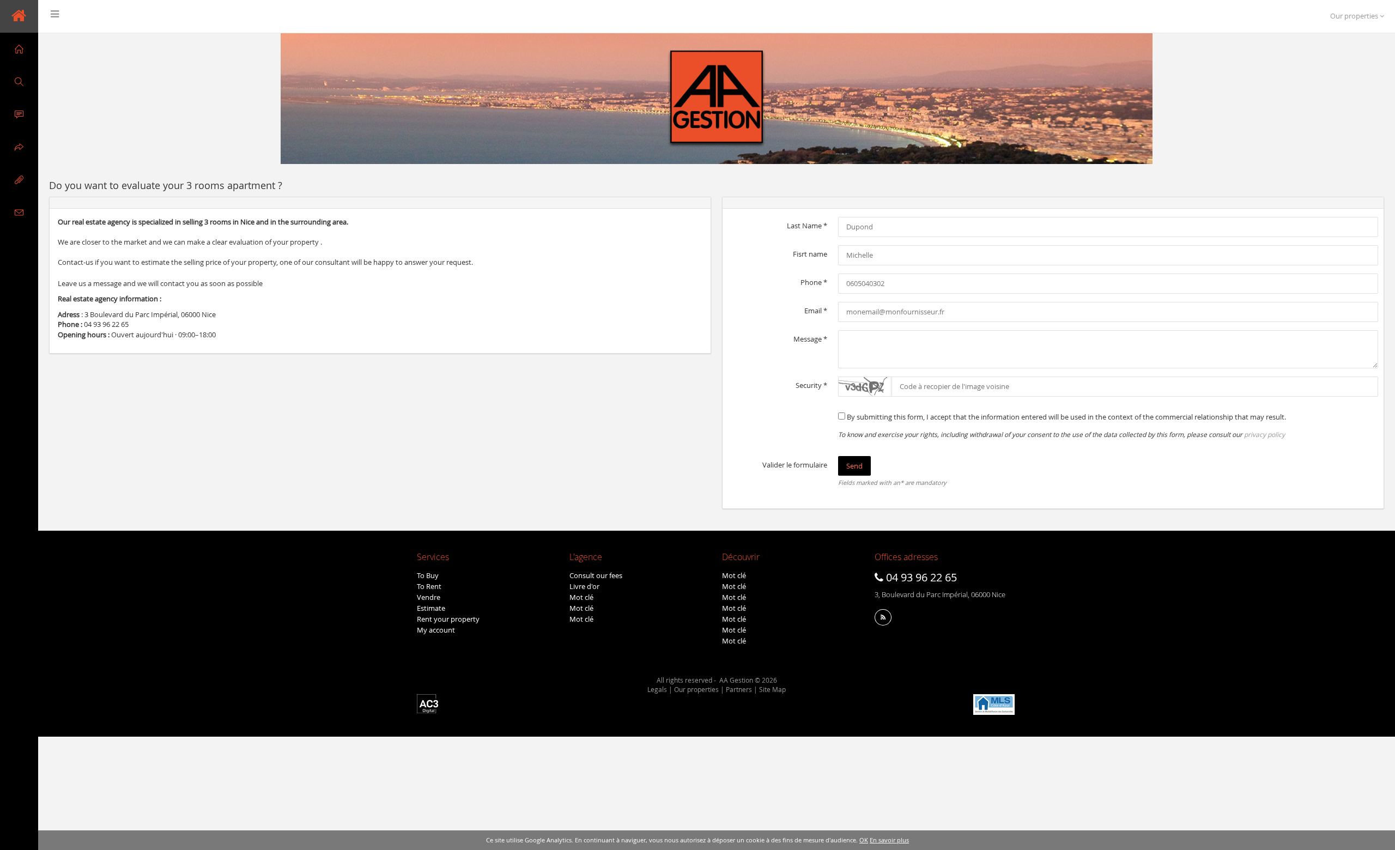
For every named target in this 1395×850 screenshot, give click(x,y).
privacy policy (1264, 434)
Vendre (428, 597)
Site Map (772, 689)
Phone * (813, 282)
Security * (811, 385)
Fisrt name (810, 254)
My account (436, 630)
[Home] (19, 49)
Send (854, 466)
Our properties (696, 689)
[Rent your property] (19, 179)
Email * (815, 310)
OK (863, 840)
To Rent (429, 586)
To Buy (428, 575)
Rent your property (448, 619)
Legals (657, 689)
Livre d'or (584, 586)
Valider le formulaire (794, 465)
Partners (739, 689)
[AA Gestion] (19, 16)
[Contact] (19, 212)
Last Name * (807, 225)
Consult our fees (595, 575)
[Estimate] (19, 114)
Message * (810, 339)
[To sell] (19, 147)
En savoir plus (889, 840)
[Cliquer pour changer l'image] (864, 386)
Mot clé (581, 597)
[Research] (19, 81)
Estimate (431, 608)
